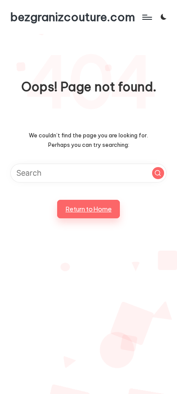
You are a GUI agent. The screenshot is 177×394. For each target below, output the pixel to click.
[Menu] (146, 17)
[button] (158, 173)
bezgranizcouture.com (72, 17)
